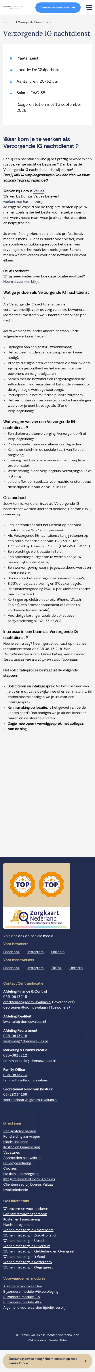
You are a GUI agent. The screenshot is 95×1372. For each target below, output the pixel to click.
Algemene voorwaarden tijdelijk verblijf (34, 1307)
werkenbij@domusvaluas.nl (25, 1041)
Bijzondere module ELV (21, 1297)
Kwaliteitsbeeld (15, 1190)
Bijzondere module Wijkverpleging (30, 1291)
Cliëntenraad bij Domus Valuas (28, 1184)
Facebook (11, 952)
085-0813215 (15, 997)
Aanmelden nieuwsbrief (22, 1158)
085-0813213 (15, 1075)
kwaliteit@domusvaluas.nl (24, 1021)
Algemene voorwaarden (22, 1286)
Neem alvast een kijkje (21, 281)
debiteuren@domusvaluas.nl (27, 1007)
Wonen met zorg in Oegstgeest (28, 1267)
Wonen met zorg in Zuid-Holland (29, 1235)
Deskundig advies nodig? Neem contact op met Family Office (43, 1361)
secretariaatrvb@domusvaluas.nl (30, 1100)
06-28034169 (15, 1094)
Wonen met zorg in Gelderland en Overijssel (38, 1251)
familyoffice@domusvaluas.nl (27, 1080)
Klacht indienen (15, 1142)
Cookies (10, 1168)
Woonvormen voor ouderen (25, 1208)
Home (7, 22)
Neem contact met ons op (55, 7)
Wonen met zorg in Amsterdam (28, 1230)
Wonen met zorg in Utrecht (25, 1240)
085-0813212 (15, 1055)
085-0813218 (15, 1036)
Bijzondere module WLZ (22, 1302)
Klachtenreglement (18, 1224)
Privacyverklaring (17, 1163)
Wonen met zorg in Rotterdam (27, 1262)
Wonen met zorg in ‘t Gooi (24, 1256)
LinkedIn (58, 952)
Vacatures (11, 1152)
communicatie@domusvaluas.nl (29, 1061)
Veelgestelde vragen (19, 1131)
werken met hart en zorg (22, 201)
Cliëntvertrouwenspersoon (25, 1214)
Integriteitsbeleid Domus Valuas (29, 1179)
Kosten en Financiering (21, 1147)
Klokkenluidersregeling (21, 1174)
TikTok (56, 968)
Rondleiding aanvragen (21, 1136)
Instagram (35, 952)
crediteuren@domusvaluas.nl (27, 1002)
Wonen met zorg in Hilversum (26, 1246)
